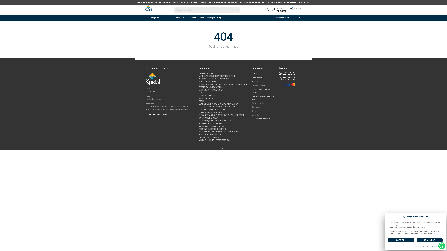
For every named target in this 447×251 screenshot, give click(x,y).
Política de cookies (437, 246)
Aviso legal (256, 82)
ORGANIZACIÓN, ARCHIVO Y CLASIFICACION (217, 107)
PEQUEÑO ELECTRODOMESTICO (212, 129)
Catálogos (210, 18)
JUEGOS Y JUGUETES (207, 82)
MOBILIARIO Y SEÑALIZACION (211, 126)
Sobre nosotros (197, 18)
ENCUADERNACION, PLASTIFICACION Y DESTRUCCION (221, 115)
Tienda (186, 18)
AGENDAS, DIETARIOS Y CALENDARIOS (215, 79)
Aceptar (401, 240)
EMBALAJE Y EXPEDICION (210, 135)
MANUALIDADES (206, 98)
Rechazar (429, 240)
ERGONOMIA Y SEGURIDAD (210, 137)
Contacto (255, 115)
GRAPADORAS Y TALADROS (210, 112)
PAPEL (201, 101)
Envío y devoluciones (260, 103)
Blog (219, 18)
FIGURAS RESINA (206, 73)
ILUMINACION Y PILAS (208, 118)
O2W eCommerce (223, 149)
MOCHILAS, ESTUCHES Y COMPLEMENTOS (217, 76)
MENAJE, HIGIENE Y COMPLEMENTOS (215, 140)
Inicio (178, 18)
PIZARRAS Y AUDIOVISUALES (211, 123)
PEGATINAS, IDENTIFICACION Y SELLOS (215, 121)
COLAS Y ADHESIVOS (208, 95)
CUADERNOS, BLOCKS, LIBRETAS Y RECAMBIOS (219, 104)
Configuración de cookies (159, 114)
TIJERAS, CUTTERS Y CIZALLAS (212, 109)
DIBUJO (202, 93)
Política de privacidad (422, 246)
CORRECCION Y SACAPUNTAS (211, 90)
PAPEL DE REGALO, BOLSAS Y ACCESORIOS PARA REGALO (223, 84)
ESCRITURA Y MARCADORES (211, 87)
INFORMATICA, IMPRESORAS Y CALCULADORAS (219, 132)
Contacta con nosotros (261, 118)
